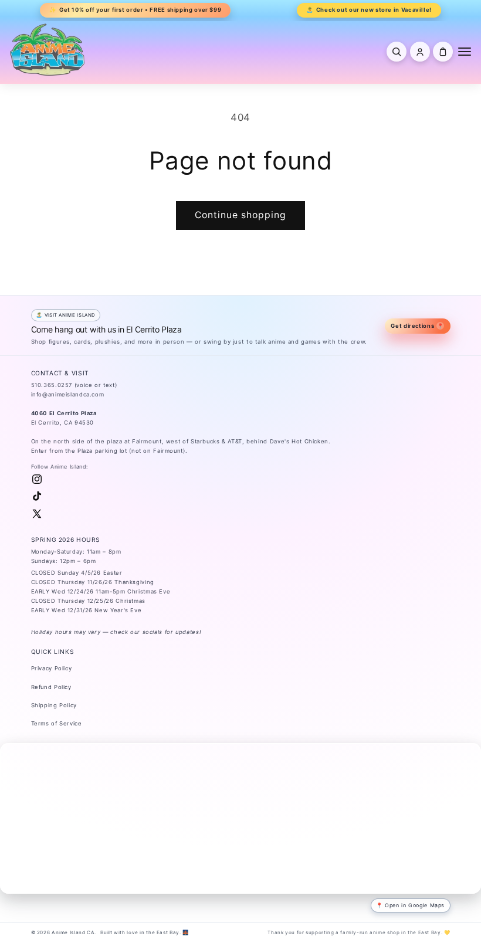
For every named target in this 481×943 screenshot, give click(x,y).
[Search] (397, 52)
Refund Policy (51, 687)
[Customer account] (420, 52)
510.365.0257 (52, 385)
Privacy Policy (51, 668)
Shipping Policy (54, 705)
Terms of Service (56, 723)
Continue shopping (241, 215)
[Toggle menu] (464, 52)
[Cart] (443, 52)
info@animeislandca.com (67, 394)
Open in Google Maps (415, 905)
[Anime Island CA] (47, 49)
